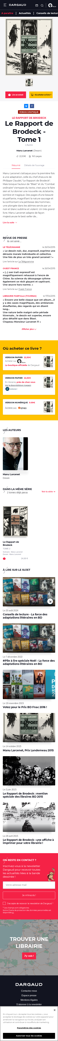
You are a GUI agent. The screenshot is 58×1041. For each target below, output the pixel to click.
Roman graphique (29, 112)
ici (13, 912)
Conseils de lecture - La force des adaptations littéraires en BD (25, 616)
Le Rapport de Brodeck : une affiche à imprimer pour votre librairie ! (28, 841)
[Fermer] (55, 1010)
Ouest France (25, 289)
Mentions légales (29, 1000)
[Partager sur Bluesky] (26, 106)
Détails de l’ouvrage (34, 165)
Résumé (16, 165)
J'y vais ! (29, 956)
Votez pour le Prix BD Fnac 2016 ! (25, 707)
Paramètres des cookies (29, 1028)
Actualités (25, 13)
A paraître (7, 13)
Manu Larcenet (24, 150)
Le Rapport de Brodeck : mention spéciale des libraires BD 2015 (25, 795)
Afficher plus (28, 329)
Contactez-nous (29, 991)
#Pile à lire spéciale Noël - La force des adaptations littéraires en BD (29, 662)
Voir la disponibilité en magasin (18, 385)
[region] (29, 1023)
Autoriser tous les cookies (29, 1036)
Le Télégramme (26, 261)
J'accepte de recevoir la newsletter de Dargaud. (29, 903)
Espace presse (29, 995)
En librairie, (20, 382)
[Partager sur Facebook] (32, 106)
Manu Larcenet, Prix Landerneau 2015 (28, 750)
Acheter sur (11, 407)
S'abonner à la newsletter (29, 1004)
